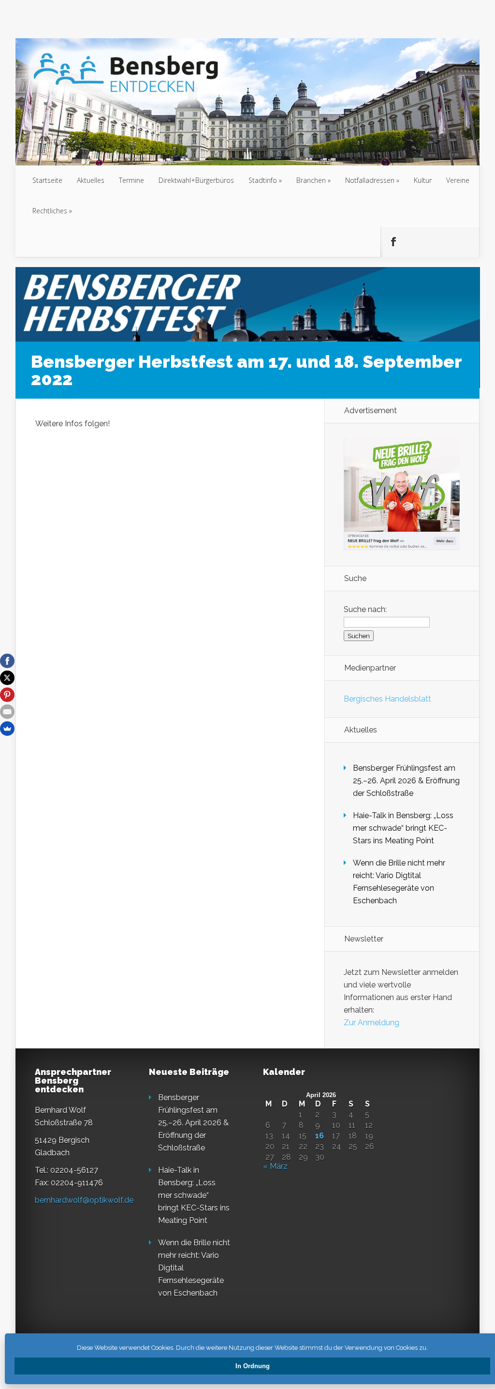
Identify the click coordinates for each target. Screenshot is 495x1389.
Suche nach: (365, 609)
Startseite (47, 180)
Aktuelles (90, 180)
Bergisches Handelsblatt (387, 698)
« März (275, 1166)
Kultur (423, 180)
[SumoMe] (7, 728)
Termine (131, 180)
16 (319, 1136)
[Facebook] (7, 661)
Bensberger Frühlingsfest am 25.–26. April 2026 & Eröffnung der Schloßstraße (406, 780)
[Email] (7, 711)
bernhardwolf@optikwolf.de (84, 1200)
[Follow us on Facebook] (393, 241)
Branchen (311, 180)
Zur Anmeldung (371, 1022)
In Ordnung (252, 1366)
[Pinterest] (7, 694)
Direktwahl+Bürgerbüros (196, 180)
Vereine (457, 180)
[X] (7, 678)
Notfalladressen (369, 180)
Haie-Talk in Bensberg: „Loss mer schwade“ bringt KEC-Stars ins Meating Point (403, 828)
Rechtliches (49, 210)
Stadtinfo (262, 180)
